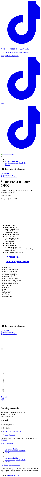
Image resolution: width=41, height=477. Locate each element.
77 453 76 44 (5, 49)
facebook (10, 56)
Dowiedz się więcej (13, 475)
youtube (16, 56)
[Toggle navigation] (1, 156)
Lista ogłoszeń (5, 173)
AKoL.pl (4, 440)
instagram (4, 56)
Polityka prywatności (14, 465)
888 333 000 (14, 49)
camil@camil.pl (24, 49)
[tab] (22, 256)
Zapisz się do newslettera (9, 177)
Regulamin (5, 465)
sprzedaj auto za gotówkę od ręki (15, 163)
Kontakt (7, 165)
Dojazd (3, 400)
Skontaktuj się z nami (7, 175)
